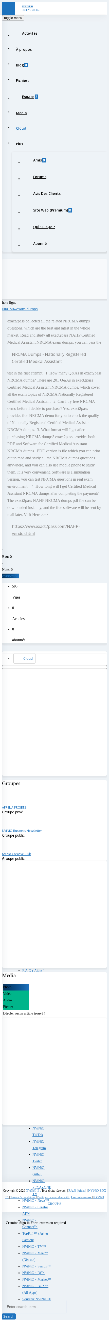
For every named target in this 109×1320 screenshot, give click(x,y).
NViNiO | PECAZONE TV (41, 1187)
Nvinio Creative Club (16, 854)
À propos (24, 49)
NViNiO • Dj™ (33, 1273)
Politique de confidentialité (53, 1197)
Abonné (40, 243)
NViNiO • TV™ (34, 1246)
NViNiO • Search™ (36, 1266)
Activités (29, 33)
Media (21, 112)
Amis (39, 160)
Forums (39, 176)
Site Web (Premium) (52, 210)
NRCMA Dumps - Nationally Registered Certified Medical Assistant (49, 357)
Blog (21, 64)
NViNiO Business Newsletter (22, 831)
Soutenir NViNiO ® (36, 1299)
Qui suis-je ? (44, 226)
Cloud (21, 128)
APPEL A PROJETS (14, 807)
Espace (29, 96)
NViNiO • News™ (35, 1201)
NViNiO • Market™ (36, 1279)
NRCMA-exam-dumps (20, 309)
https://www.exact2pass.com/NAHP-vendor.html (46, 530)
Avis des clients (47, 193)
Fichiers (22, 80)
